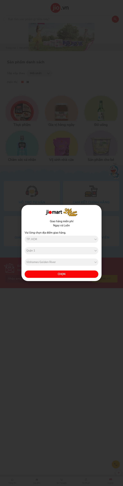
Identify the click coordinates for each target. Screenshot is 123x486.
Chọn (61, 274)
